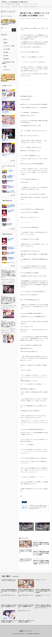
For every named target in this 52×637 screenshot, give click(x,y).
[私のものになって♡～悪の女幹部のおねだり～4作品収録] (4, 248)
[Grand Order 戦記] (8, 106)
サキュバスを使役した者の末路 (11, 211)
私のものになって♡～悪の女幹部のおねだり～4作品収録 (11, 248)
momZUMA (9, 225)
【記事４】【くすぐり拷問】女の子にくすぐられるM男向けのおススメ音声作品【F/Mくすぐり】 (38, 507)
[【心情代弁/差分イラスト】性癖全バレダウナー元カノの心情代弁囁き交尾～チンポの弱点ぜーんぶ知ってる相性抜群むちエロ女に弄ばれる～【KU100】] (4, 259)
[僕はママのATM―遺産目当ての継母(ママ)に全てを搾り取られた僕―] (4, 253)
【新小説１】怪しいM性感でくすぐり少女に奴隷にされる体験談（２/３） (24, 6)
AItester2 (8, 219)
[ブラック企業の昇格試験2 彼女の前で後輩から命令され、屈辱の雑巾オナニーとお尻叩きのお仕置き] (4, 206)
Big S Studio (4, 99)
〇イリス (8, 218)
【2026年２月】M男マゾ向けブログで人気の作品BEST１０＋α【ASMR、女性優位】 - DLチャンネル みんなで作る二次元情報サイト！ (8, 274)
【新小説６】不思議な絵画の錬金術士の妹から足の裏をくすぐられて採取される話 (9, 591)
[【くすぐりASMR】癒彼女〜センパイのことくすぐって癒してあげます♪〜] (4, 192)
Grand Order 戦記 (5, 111)
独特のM (8, 254)
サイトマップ (29, 3)
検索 (2, 27)
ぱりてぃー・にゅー (10, 188)
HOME (2, 6)
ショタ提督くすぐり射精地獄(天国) (11, 176)
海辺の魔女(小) (10, 223)
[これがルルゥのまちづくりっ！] (8, 120)
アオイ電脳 (9, 171)
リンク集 (24, 3)
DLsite (13, 160)
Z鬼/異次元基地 (9, 177)
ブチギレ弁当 (4, 156)
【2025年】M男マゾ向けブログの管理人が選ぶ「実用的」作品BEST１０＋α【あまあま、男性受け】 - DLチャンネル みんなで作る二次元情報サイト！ (8, 300)
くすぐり (40, 18)
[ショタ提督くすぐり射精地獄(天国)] (4, 177)
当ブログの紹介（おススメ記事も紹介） (13, 3)
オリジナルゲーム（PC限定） (9, 45)
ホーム (2, 3)
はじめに (35, 3)
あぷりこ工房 (4, 126)
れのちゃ (8, 212)
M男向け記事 (6, 58)
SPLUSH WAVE (4, 112)
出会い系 (5, 39)
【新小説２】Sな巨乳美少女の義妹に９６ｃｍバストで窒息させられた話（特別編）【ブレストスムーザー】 (41, 562)
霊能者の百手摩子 (10, 180)
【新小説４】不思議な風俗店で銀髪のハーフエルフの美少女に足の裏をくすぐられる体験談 (41, 553)
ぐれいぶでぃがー (10, 259)
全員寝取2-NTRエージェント (7, 139)
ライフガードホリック (6, 97)
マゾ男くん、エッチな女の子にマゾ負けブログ (14, 2)
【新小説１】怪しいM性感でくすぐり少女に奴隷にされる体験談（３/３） (9, 621)
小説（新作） (7, 6)
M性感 (38, 18)
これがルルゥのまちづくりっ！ (8, 125)
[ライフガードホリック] (8, 93)
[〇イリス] (4, 220)
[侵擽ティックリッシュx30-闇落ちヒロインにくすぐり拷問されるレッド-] (4, 187)
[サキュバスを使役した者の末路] (4, 213)
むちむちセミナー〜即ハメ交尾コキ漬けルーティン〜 (8, 154)
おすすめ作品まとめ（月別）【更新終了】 (8, 62)
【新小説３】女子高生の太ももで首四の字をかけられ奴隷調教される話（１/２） (26, 606)
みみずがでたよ (9, 181)
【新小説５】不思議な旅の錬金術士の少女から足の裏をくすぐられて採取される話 (41, 544)
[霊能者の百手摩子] (4, 182)
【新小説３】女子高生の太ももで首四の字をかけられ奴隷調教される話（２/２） (9, 606)
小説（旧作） (6, 55)
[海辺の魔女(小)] (4, 225)
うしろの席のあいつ (11, 170)
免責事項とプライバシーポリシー (26, 630)
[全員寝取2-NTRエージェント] (8, 134)
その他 (4, 66)
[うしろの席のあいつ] (4, 172)
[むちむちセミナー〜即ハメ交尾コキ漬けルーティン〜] (8, 148)
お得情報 (5, 42)
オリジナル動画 (6, 49)
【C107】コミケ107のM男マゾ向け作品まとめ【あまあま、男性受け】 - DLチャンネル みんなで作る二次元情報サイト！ (8, 324)
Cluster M (8, 207)
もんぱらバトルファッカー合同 (11, 263)
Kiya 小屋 (3, 141)
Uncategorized (6, 69)
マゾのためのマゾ (10, 249)
